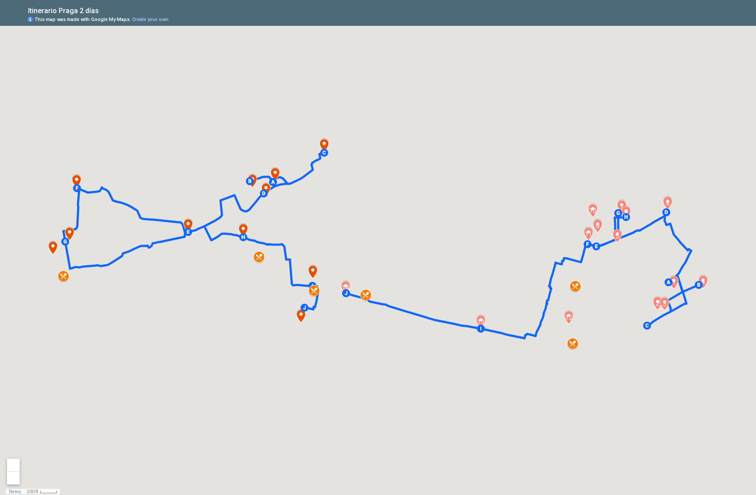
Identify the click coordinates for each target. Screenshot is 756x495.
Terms (15, 491)
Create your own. (151, 19)
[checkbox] (106, 10)
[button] (668, 282)
